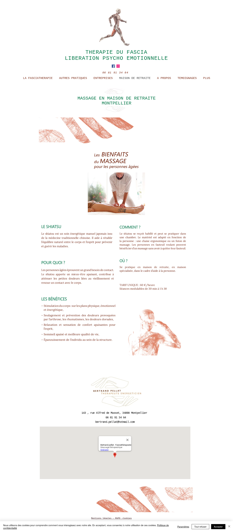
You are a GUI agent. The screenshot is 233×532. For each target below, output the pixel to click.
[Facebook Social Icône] (113, 66)
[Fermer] (229, 526)
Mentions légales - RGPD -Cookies (111, 518)
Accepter (218, 526)
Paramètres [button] (183, 526)
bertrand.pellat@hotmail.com (115, 422)
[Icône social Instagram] (118, 66)
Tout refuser (200, 526)
